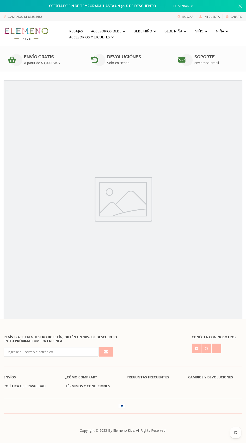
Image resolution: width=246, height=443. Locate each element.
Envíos (10, 377)
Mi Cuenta (212, 17)
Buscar (187, 17)
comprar (181, 6)
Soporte (204, 56)
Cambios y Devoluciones (210, 377)
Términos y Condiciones (87, 386)
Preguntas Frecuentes (148, 377)
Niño (199, 31)
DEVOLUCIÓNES (124, 56)
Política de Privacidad (25, 386)
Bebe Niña (173, 31)
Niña (220, 31)
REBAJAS (76, 31)
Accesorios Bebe (106, 31)
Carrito (236, 17)
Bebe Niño (143, 31)
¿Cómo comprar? (81, 377)
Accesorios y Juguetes (90, 37)
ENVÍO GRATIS (39, 56)
